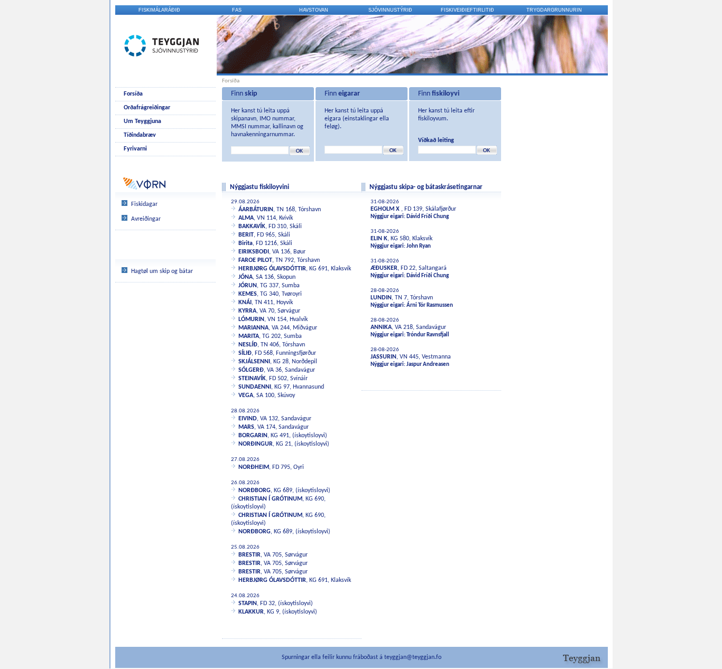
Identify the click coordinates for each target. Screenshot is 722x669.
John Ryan (418, 246)
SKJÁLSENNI (254, 362)
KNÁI (245, 302)
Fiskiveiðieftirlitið (467, 10)
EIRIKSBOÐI (253, 252)
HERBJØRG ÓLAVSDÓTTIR (272, 269)
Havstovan (313, 10)
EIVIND (247, 419)
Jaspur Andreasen (427, 365)
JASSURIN (383, 357)
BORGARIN (252, 435)
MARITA (248, 336)
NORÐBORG (254, 490)
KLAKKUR (251, 612)
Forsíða (133, 94)
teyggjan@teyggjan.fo (412, 657)
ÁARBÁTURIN (255, 209)
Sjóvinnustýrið (390, 10)
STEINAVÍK (252, 378)
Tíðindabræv (140, 135)
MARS (246, 427)
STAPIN (247, 603)
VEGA (245, 395)
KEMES (247, 294)
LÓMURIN (251, 319)
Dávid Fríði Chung (427, 217)
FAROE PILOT (255, 260)
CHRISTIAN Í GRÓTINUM (270, 499)
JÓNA (245, 277)
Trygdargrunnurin (554, 10)
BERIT (246, 235)
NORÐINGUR (255, 444)
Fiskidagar (144, 204)
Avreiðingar (146, 219)
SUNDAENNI (254, 387)
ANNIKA (381, 327)
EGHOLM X (386, 209)
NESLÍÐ (247, 345)
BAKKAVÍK (251, 226)
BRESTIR (249, 555)
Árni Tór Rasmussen (429, 305)
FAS (237, 10)
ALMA (246, 218)
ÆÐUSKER (384, 268)
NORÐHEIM (253, 467)
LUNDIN (381, 298)
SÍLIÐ (245, 353)
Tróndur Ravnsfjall (427, 335)
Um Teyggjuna (142, 121)
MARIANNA (253, 328)
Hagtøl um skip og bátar (162, 271)
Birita (245, 243)
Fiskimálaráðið (159, 10)
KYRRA (247, 311)
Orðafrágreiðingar (147, 108)
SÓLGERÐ (251, 370)
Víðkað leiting (436, 140)
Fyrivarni (135, 149)
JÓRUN (247, 285)
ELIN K (379, 238)
